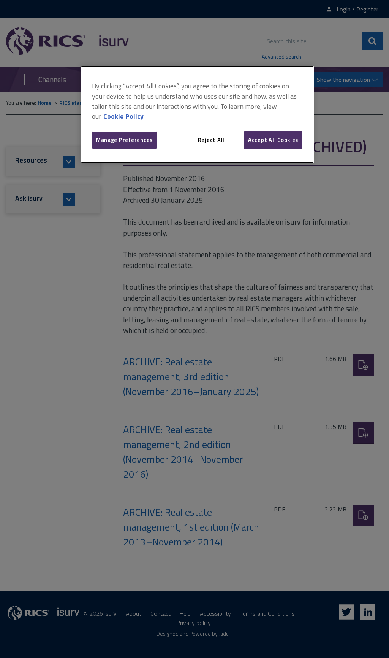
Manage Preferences (124, 139)
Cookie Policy (123, 116)
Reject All (211, 139)
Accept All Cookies (273, 139)
